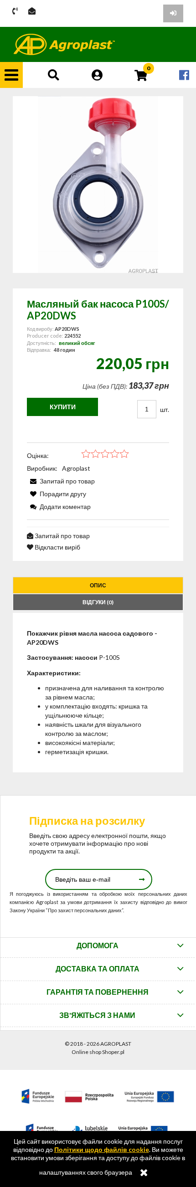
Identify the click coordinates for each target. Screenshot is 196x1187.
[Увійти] (173, 13)
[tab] (98, 585)
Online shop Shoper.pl (98, 1051)
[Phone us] (15, 11)
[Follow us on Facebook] (184, 74)
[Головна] (64, 44)
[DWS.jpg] (98, 184)
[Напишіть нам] (32, 11)
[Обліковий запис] (97, 74)
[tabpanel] (98, 692)
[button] (11, 75)
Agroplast (76, 468)
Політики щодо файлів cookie (101, 1149)
